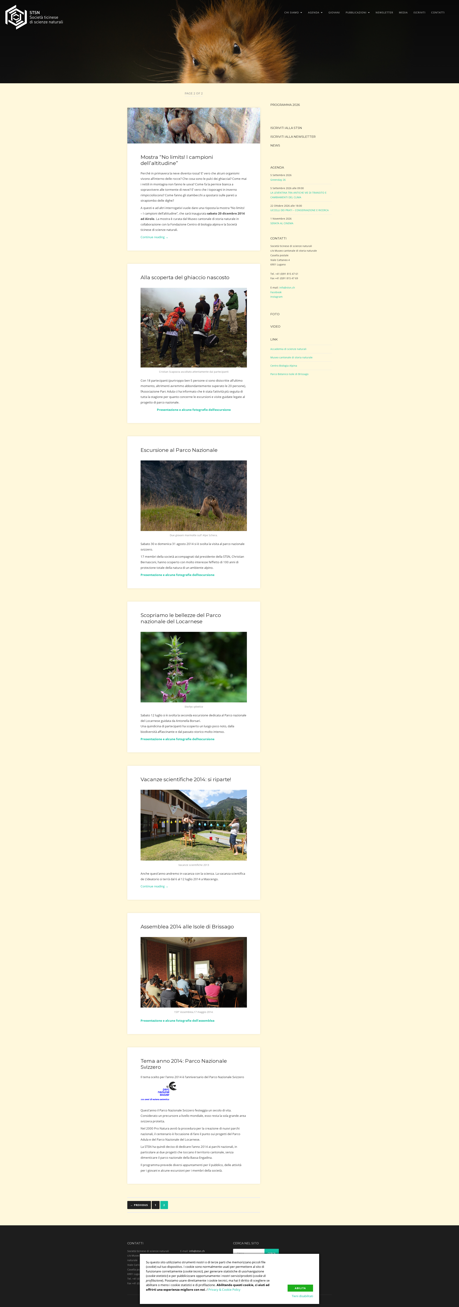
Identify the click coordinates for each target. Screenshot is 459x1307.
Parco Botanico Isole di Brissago (289, 374)
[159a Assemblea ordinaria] (194, 972)
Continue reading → (154, 237)
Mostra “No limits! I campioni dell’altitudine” (177, 160)
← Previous (139, 1205)
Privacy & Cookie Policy (224, 1289)
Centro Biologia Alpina (283, 365)
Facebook (275, 292)
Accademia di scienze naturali (288, 349)
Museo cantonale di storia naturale (291, 357)
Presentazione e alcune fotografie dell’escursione (177, 739)
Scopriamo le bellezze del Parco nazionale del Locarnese (181, 618)
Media (403, 12)
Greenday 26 (278, 179)
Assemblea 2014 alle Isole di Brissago (187, 926)
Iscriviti (419, 12)
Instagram (276, 296)
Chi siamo (291, 12)
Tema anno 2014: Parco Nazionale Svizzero (184, 1064)
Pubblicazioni (356, 12)
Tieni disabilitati (302, 1296)
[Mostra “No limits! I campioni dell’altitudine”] (193, 125)
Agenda (313, 12)
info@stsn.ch (287, 287)
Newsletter (384, 12)
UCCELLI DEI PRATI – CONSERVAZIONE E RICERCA (299, 210)
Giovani (334, 12)
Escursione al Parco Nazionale (179, 450)
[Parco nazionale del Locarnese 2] (194, 667)
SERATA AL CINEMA (281, 223)
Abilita (300, 1288)
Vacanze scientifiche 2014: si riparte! (186, 779)
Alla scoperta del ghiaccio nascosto (185, 277)
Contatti (438, 12)
